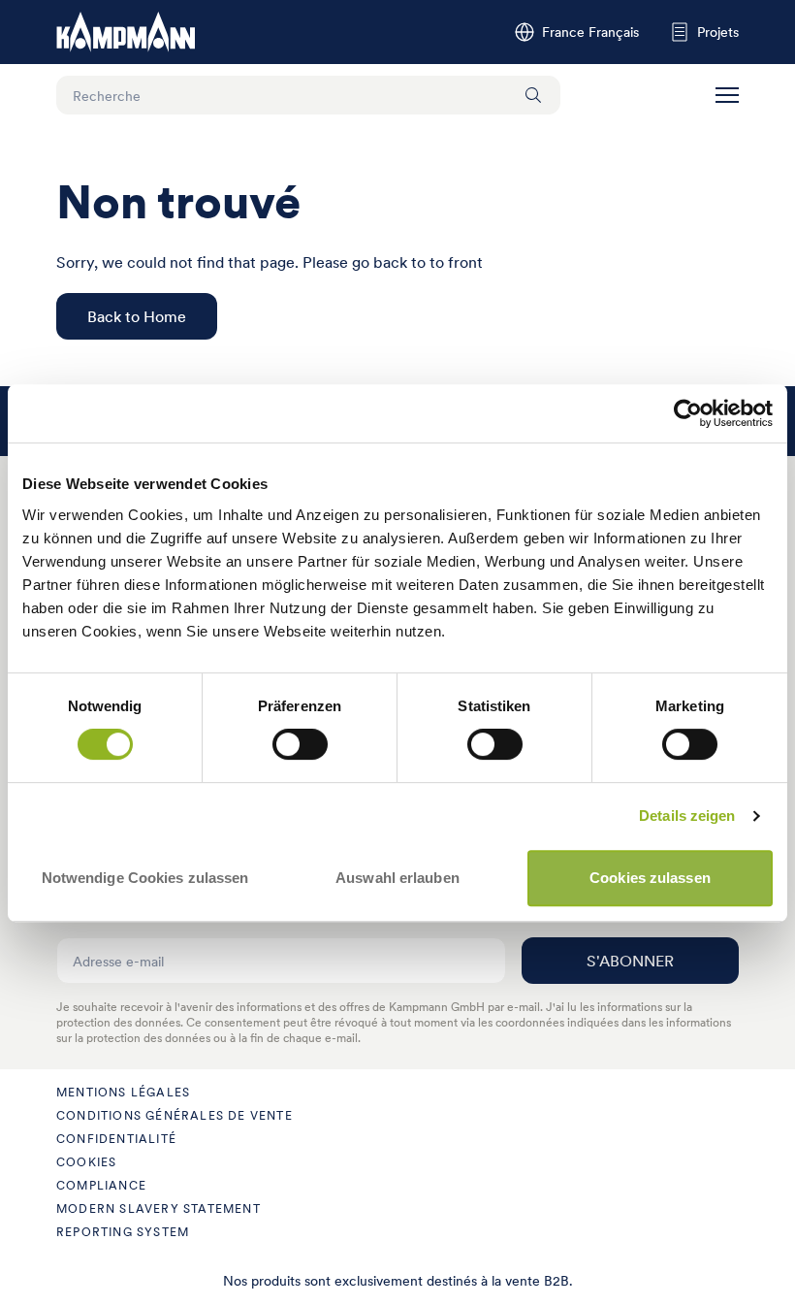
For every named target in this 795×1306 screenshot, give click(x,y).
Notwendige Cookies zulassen (145, 877)
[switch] (300, 744)
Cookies (86, 1162)
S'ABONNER (630, 960)
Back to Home (136, 316)
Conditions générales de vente (174, 1115)
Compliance (101, 1185)
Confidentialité (116, 1138)
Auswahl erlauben (397, 877)
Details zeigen (687, 815)
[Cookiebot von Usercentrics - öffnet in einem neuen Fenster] (688, 413)
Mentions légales (123, 1092)
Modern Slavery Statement (158, 1208)
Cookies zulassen (650, 877)
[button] (727, 95)
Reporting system (122, 1231)
